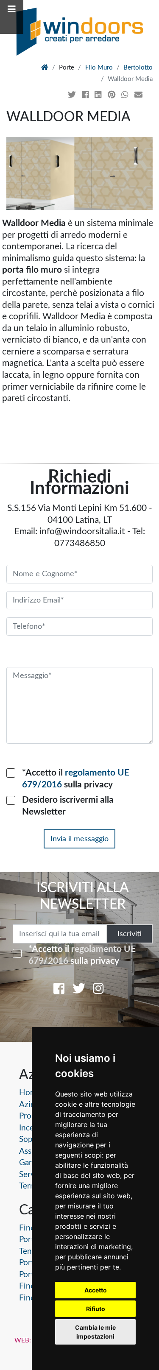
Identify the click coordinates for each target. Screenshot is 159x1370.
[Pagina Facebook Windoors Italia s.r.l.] (58, 990)
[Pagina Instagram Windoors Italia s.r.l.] (98, 990)
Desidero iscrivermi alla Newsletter (68, 805)
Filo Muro (99, 67)
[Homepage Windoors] (44, 67)
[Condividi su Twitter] (73, 95)
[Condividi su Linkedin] (99, 95)
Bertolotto (138, 67)
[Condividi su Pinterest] (112, 95)
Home (30, 1093)
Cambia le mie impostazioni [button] (95, 1332)
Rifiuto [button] (95, 1308)
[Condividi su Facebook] (86, 95)
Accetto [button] (95, 1290)
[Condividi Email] (139, 95)
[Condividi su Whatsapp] (126, 95)
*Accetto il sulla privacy (75, 778)
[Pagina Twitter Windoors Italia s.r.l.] (79, 990)
